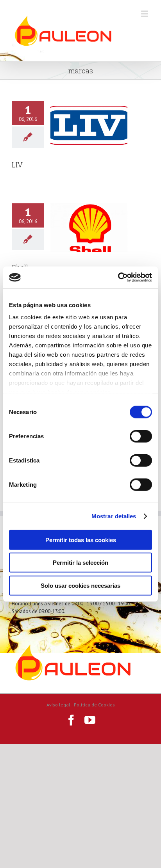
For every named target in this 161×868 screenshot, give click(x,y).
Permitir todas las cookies (80, 539)
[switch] (141, 436)
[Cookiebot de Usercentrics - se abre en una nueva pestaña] (118, 277)
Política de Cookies (94, 705)
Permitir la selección (80, 562)
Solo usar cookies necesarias (80, 585)
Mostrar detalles (113, 516)
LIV (17, 164)
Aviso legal (58, 705)
